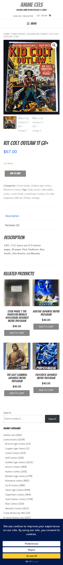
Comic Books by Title (14, 512)
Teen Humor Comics (15, 499)
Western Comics (12, 189)
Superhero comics (14, 494)
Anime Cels (31, 5)
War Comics (11, 503)
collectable (47, 189)
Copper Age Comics (15, 448)
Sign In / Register (23, 16)
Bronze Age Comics (15, 443)
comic (7, 194)
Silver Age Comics (14, 489)
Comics (41, 194)
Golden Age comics (37, 33)
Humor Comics (12, 471)
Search (7, 413)
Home (6, 33)
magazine (9, 198)
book (37, 189)
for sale (50, 194)
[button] (54, 45)
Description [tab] (12, 216)
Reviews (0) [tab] (12, 225)
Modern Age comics (15, 476)
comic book (17, 194)
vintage (35, 198)
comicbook (30, 194)
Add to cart (15, 173)
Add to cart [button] (17, 333)
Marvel (18, 198)
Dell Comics (11, 457)
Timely (26, 198)
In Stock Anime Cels (14, 517)
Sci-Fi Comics (12, 485)
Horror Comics (12, 466)
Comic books (18, 33)
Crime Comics (12, 453)
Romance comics (14, 480)
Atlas (30, 189)
